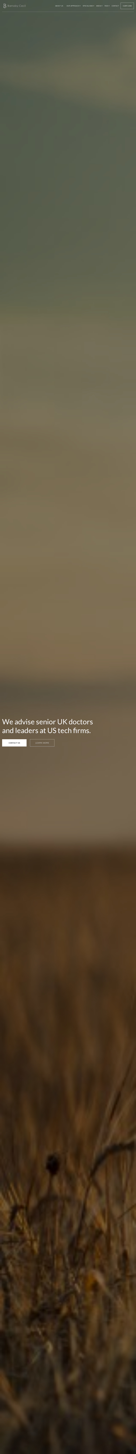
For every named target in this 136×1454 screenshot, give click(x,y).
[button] (73, 6)
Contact (115, 6)
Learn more (42, 743)
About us (59, 6)
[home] (14, 6)
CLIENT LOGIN (127, 6)
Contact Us (14, 743)
